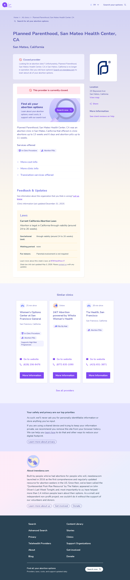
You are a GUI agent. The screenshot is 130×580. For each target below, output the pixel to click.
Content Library (75, 524)
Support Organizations (79, 543)
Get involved (61, 505)
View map (94, 97)
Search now (62, 110)
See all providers (65, 390)
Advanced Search (37, 530)
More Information (31, 375)
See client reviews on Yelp (102, 116)
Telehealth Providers (39, 543)
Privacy (32, 536)
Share (95, 103)
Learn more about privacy (42, 441)
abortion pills (49, 150)
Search (32, 524)
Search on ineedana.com (64, 69)
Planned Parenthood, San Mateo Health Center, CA (53, 17)
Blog (31, 556)
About (31, 549)
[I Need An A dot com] (7, 4)
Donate (76, 505)
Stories (70, 530)
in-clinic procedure (29, 150)
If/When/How (57, 261)
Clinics (70, 536)
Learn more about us (39, 505)
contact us (63, 264)
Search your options (113, 4)
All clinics (25, 17)
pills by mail (62, 326)
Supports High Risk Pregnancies (29, 343)
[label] (94, 5)
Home (16, 17)
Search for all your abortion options (32, 21)
